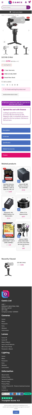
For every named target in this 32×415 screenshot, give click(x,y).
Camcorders (5, 330)
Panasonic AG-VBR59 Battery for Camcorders (8, 214)
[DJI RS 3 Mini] (8, 268)
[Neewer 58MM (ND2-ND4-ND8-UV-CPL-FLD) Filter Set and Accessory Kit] (23, 230)
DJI (17, 15)
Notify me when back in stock (10, 94)
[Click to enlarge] (4, 42)
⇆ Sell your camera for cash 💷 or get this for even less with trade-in (15, 103)
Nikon (3, 321)
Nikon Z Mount (6, 341)
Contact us (5, 389)
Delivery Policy (6, 376)
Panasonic (5, 323)
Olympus (4, 327)
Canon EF (4, 337)
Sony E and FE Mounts (8, 344)
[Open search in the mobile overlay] (15, 7)
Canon (3, 318)
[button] (2, 30)
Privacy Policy (5, 383)
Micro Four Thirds (7, 346)
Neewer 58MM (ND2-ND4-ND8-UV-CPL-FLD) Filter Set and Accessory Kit (22, 242)
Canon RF (4, 339)
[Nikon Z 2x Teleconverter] (23, 203)
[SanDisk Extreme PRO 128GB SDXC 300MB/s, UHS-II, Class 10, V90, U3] (8, 175)
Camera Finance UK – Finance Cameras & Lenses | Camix (13, 386)
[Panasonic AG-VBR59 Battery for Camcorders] (8, 203)
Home (3, 15)
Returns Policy (6, 381)
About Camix (5, 374)
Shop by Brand (10, 15)
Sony (3, 325)
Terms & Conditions (7, 378)
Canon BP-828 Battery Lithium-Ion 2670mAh (22, 185)
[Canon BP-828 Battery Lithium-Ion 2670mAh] (23, 175)
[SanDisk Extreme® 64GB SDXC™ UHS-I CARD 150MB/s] (8, 230)
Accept (15, 412)
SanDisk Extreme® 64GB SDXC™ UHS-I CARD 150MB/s (8, 240)
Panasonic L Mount (7, 348)
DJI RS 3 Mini (21, 262)
